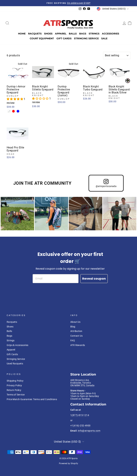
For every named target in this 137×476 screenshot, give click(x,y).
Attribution (76, 331)
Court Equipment (42, 38)
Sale (104, 38)
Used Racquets (15, 363)
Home (22, 33)
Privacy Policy (14, 385)
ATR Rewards (77, 345)
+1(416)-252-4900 (80, 425)
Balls (73, 33)
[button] (15, 99)
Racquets (35, 33)
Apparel (60, 33)
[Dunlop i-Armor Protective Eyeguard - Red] (13, 111)
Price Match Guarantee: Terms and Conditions (32, 399)
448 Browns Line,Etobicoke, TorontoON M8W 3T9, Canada (82, 383)
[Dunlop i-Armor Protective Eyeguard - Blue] (18, 111)
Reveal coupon (94, 278)
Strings (94, 33)
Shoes (48, 33)
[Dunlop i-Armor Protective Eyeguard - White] (9, 111)
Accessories (110, 33)
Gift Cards (64, 38)
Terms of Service (16, 394)
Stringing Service (86, 38)
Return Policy (14, 390)
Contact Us (76, 335)
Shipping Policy (15, 380)
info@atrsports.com (89, 430)
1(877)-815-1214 (79, 415)
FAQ (72, 340)
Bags (82, 33)
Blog (72, 326)
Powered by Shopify (68, 463)
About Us (75, 322)
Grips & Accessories (17, 345)
